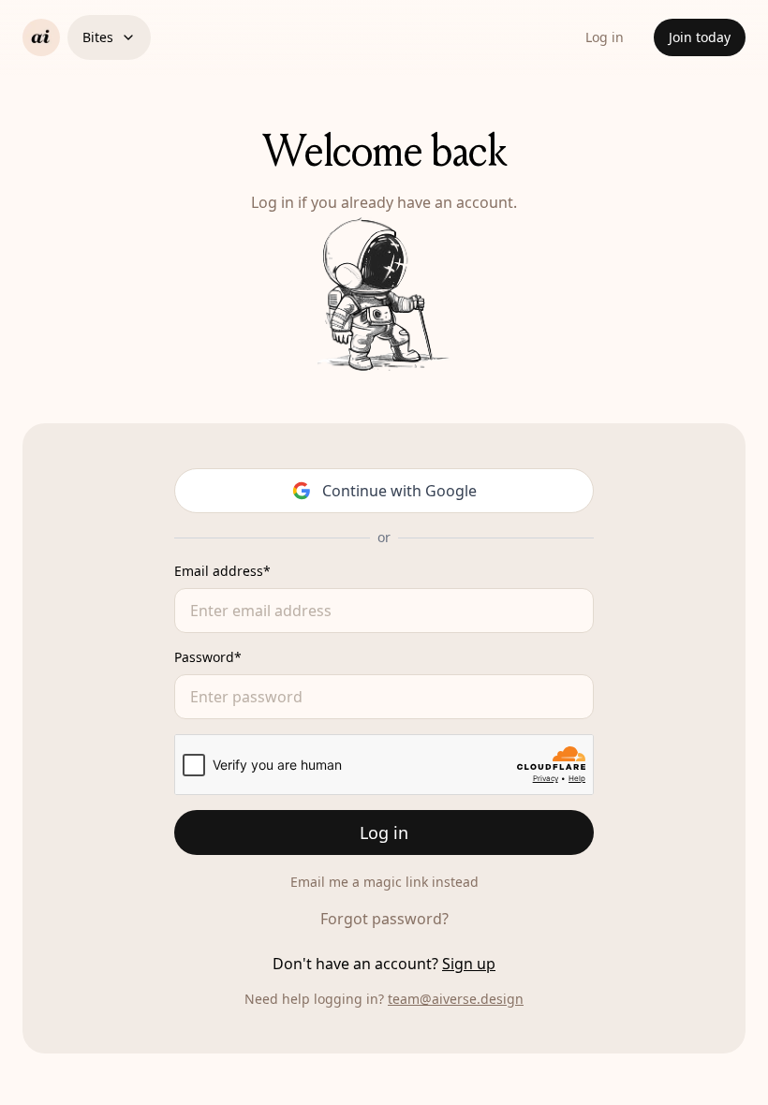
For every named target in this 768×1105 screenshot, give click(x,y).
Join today (700, 37)
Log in (604, 37)
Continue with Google (399, 490)
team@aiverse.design (456, 999)
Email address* (222, 571)
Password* (208, 657)
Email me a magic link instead (384, 882)
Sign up (468, 963)
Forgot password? (384, 918)
